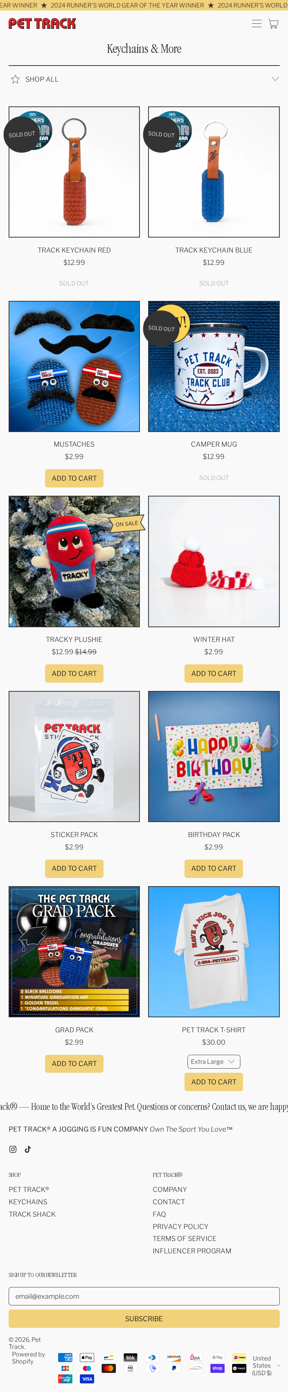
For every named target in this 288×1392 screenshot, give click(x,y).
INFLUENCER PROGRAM (192, 1251)
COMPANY (170, 1189)
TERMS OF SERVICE (184, 1238)
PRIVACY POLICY (180, 1227)
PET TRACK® (29, 1189)
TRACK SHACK (32, 1214)
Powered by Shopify (28, 1358)
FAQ (159, 1214)
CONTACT (169, 1202)
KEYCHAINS (28, 1202)
